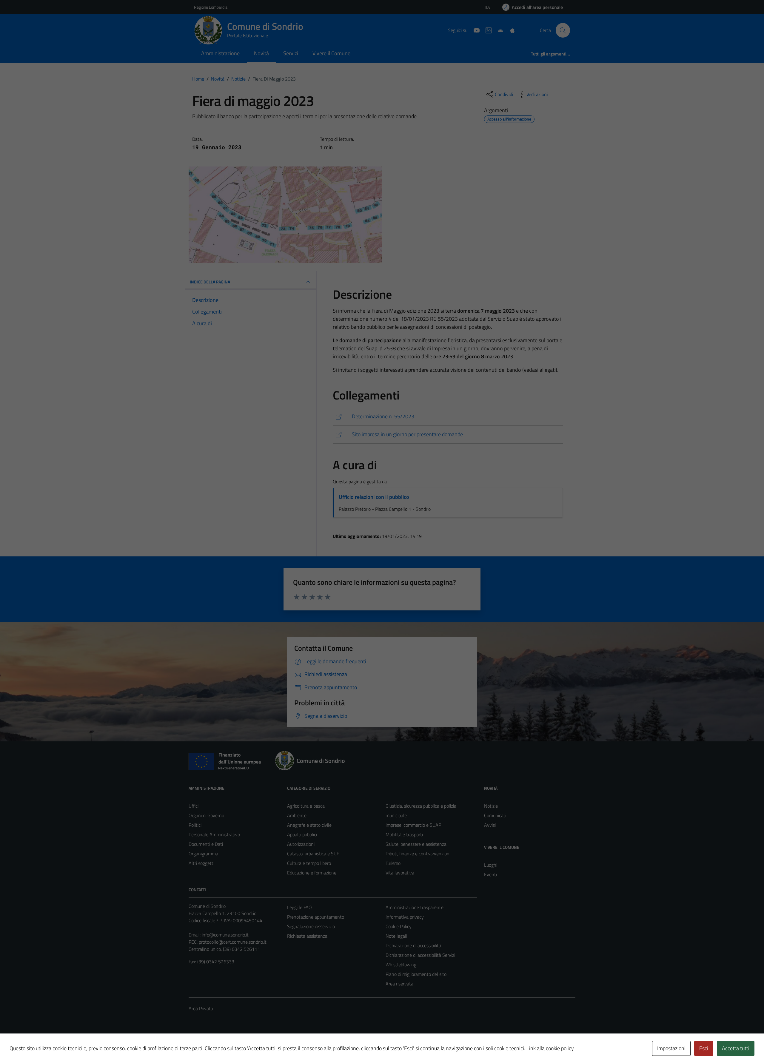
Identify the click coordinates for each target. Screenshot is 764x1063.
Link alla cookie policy (550, 1048)
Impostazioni (671, 1048)
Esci (703, 1048)
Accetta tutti (735, 1048)
